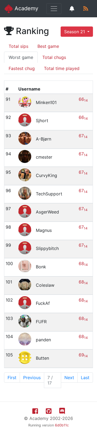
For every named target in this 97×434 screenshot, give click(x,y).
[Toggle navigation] (53, 8)
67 (83, 135)
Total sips (18, 46)
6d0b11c (62, 425)
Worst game (21, 57)
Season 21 (75, 31)
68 (83, 263)
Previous (32, 377)
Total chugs (54, 57)
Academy (25, 8)
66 (83, 99)
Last (85, 377)
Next (69, 377)
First (12, 377)
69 (83, 355)
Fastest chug (22, 68)
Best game (48, 46)
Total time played (61, 68)
